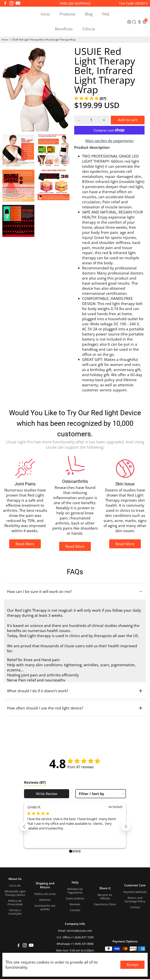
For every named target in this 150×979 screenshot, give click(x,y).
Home (5, 39)
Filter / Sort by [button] (91, 793)
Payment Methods (135, 892)
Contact (135, 907)
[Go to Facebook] (5, 3)
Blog (88, 14)
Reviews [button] (35, 782)
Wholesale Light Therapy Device (15, 893)
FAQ (105, 14)
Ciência (88, 28)
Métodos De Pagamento (75, 890)
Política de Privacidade (15, 902)
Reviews (75, 904)
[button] (90, 98)
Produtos (67, 14)
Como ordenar (75, 898)
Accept (132, 964)
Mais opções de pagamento (109, 140)
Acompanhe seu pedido (44, 907)
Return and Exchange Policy (135, 899)
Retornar (45, 900)
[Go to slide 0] (70, 851)
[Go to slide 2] (76, 851)
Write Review (46, 793)
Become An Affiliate (105, 896)
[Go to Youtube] (17, 3)
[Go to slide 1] (73, 851)
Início (45, 14)
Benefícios (64, 28)
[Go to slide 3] (79, 851)
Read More (25, 543)
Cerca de (15, 885)
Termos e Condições (15, 911)
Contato (75, 910)
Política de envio (45, 894)
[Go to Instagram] (11, 3)
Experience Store (105, 904)
